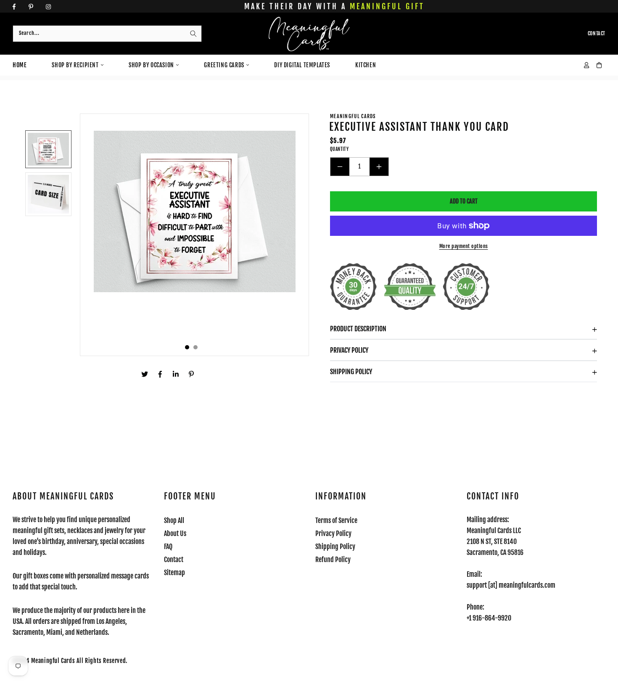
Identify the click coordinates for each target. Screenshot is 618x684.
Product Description (358, 329)
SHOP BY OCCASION (151, 65)
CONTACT (596, 33)
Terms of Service (336, 520)
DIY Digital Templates (302, 65)
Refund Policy (333, 559)
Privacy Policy (349, 350)
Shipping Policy (351, 371)
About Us (175, 533)
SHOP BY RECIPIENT (75, 65)
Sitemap (174, 572)
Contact (173, 559)
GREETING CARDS (224, 65)
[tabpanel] (194, 235)
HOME (19, 65)
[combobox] (107, 33)
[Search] (193, 33)
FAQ (168, 546)
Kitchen (365, 65)
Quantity (339, 149)
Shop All (174, 520)
